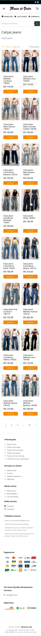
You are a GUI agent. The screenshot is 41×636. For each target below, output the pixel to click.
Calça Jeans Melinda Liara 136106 (29, 357)
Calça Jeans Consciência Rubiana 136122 (10, 172)
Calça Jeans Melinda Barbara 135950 (30, 403)
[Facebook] (35, 2)
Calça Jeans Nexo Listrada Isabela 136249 (29, 126)
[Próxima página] (35, 425)
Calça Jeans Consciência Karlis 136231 (9, 266)
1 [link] (5, 425)
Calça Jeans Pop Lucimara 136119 (10, 311)
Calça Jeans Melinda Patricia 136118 (30, 311)
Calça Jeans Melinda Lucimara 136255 (8, 79)
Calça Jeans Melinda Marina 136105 (10, 403)
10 (29, 425)
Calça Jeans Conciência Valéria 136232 (9, 357)
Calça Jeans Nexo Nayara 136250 (29, 172)
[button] (4, 8)
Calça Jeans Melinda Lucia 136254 (29, 78)
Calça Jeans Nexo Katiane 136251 (9, 126)
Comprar (10, 91)
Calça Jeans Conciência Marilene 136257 (8, 219)
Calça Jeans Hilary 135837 (29, 217)
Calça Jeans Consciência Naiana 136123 (29, 266)
